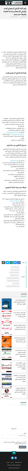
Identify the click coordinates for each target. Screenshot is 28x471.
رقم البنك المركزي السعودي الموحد (13, 280)
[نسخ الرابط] (3, 262)
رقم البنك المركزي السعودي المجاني (13, 278)
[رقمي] (13, 3)
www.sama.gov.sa (14, 201)
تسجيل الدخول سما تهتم (14, 272)
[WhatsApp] (11, 262)
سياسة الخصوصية (18, 462)
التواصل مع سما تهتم (15, 269)
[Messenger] (15, 262)
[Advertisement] (14, 35)
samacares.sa (14, 160)
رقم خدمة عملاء (16, 283)
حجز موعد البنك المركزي (15, 275)
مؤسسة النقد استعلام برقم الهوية (13, 286)
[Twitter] (7, 262)
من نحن (12, 462)
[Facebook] (19, 262)
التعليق (25, 433)
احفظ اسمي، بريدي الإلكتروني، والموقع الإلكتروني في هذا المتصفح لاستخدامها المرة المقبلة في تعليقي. (15, 443)
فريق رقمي (22, 16)
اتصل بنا (7, 462)
